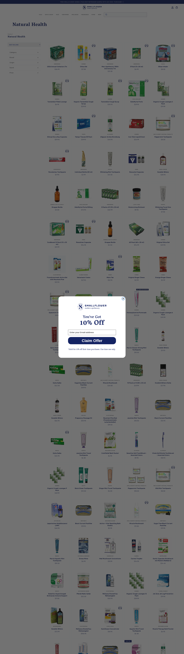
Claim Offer (92, 341)
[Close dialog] (123, 298)
